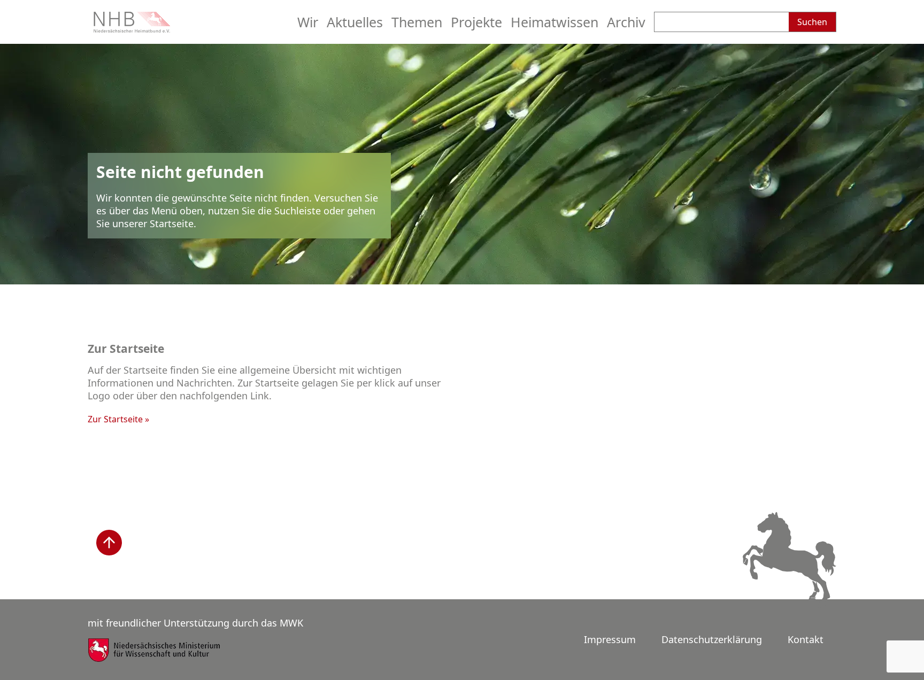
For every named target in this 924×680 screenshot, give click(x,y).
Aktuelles (355, 22)
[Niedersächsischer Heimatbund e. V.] (133, 29)
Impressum (610, 639)
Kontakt (805, 639)
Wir (307, 22)
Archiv (626, 22)
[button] (109, 542)
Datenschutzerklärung (711, 639)
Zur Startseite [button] (115, 419)
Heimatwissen (554, 22)
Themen (416, 22)
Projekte (476, 22)
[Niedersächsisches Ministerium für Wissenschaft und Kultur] (154, 657)
